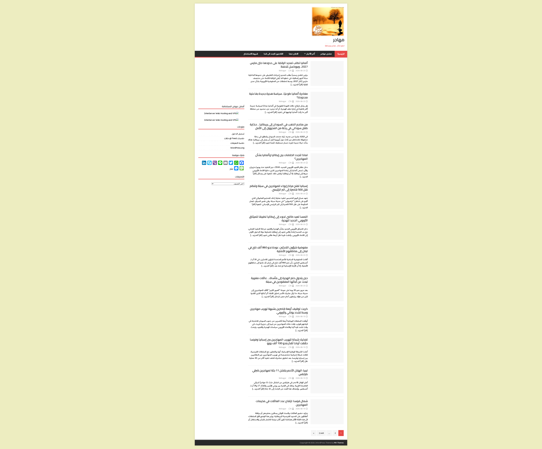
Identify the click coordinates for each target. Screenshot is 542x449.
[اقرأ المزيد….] (297, 84)
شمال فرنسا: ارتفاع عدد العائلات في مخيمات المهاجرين (282, 402)
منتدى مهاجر (326, 53)
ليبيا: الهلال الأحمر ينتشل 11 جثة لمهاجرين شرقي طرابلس (280, 372)
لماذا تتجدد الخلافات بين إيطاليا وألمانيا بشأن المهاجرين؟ (281, 156)
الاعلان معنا (293, 53)
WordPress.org (237, 148)
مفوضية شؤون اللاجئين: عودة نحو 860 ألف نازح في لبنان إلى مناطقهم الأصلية (278, 249)
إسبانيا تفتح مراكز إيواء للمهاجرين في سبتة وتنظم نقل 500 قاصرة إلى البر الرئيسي (279, 187)
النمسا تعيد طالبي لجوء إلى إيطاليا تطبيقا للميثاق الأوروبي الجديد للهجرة (278, 218)
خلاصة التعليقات (237, 143)
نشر (231, 169)
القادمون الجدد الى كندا (273, 53)
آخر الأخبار (310, 53)
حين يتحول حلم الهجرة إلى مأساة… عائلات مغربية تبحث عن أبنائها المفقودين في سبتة (279, 279)
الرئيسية (340, 53)
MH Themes (339, 443)
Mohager (282, 70)
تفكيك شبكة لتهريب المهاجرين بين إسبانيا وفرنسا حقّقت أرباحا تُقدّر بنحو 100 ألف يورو (279, 341)
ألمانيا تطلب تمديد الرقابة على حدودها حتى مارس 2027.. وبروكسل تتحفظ (279, 64)
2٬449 (321, 433)
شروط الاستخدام (251, 53)
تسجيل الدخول (238, 133)
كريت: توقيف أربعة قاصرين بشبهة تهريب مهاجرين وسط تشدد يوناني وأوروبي (279, 310)
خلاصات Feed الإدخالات (234, 138)
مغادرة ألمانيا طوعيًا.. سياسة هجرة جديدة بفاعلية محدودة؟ (278, 95)
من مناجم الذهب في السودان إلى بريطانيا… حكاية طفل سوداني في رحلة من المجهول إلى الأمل (279, 126)
